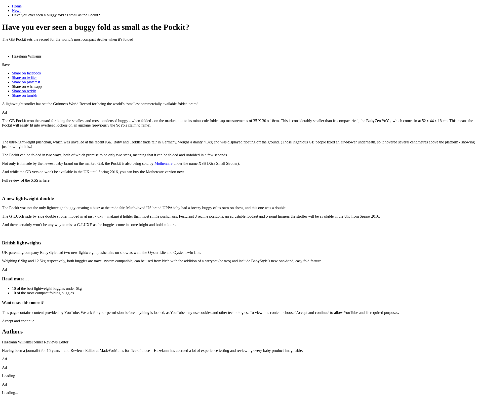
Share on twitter (24, 77)
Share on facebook (26, 73)
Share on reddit (24, 91)
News (16, 10)
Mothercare (163, 163)
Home (17, 6)
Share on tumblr (24, 95)
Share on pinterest (26, 82)
